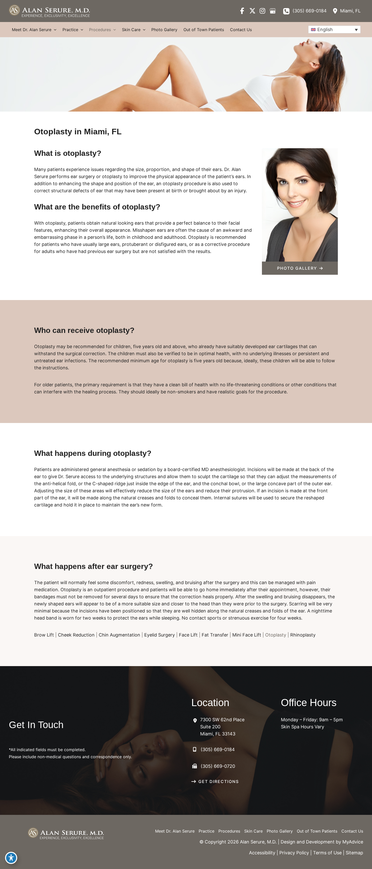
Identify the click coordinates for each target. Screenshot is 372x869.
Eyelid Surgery (159, 635)
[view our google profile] (272, 10)
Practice (206, 831)
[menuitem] (334, 29)
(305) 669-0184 (310, 10)
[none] (334, 29)
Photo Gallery (280, 831)
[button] (300, 268)
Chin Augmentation (119, 635)
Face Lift (188, 635)
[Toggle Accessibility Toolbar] (11, 858)
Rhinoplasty (303, 635)
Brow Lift (44, 635)
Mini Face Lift (246, 635)
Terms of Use (327, 852)
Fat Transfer (215, 635)
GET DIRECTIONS (218, 781)
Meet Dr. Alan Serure (175, 831)
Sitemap (354, 852)
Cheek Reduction (76, 635)
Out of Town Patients (317, 831)
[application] (53, 30)
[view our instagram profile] (262, 10)
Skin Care (253, 831)
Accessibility (262, 852)
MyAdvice (352, 841)
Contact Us (352, 831)
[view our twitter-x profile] (252, 10)
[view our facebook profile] (242, 10)
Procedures (229, 831)
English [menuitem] (325, 29)
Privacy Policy (294, 852)
